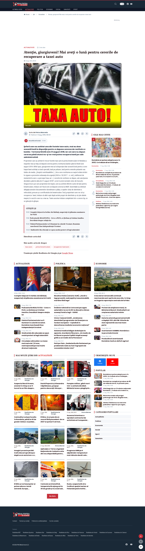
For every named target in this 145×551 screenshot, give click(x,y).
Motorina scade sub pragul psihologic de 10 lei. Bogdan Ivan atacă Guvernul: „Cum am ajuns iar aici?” (108, 196)
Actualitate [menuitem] (29, 9)
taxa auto (28, 247)
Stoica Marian (86, 412)
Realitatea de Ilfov (64, 532)
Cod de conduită (53, 521)
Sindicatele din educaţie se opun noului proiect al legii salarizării (55, 230)
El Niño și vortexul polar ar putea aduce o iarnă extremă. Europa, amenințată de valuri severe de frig (26, 489)
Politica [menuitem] (40, 9)
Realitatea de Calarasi (120, 532)
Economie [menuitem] (49, 9)
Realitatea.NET (17, 532)
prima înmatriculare (43, 247)
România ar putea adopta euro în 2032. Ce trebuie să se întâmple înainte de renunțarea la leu (106, 162)
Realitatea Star (40, 532)
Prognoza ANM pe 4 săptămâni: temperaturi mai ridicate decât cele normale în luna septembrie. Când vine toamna (79, 455)
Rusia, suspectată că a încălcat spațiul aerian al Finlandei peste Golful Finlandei (77, 487)
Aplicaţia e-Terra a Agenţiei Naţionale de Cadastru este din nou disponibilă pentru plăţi (52, 452)
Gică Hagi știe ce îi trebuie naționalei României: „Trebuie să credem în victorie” (108, 185)
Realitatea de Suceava (106, 532)
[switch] (122, 4)
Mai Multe (52, 496)
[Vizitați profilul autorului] (26, 134)
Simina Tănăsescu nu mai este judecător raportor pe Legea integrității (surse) (107, 206)
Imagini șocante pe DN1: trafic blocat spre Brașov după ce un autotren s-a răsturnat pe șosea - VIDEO (25, 454)
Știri (34, 14)
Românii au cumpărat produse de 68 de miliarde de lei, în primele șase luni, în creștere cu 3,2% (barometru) (108, 176)
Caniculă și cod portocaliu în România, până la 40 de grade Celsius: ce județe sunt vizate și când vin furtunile (25, 422)
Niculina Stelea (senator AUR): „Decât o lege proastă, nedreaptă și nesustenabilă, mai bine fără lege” (71, 298)
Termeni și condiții (24, 521)
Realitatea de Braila (34, 535)
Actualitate (42, 14)
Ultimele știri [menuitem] (17, 9)
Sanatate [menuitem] (67, 9)
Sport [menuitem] (75, 9)
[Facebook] (128, 4)
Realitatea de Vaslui (91, 532)
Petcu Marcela (42, 132)
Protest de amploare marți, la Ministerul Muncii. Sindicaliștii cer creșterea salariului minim (116, 310)
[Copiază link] (74, 133)
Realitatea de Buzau (47, 535)
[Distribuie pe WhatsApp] (82, 133)
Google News (67, 253)
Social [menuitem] (58, 9)
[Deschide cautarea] (115, 4)
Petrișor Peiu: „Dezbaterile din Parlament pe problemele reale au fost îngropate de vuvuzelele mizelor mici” (72, 345)
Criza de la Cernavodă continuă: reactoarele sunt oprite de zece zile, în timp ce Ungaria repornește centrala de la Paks (112, 298)
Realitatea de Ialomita (87, 535)
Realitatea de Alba (60, 535)
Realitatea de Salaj (51, 532)
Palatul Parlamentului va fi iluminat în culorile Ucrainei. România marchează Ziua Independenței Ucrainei (55, 225)
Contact (15, 521)
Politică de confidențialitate (39, 521)
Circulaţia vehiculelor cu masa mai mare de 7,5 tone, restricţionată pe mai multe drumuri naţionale (34, 344)
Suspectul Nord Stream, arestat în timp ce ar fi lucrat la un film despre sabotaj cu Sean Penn (24, 387)
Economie (95, 166)
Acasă (27, 14)
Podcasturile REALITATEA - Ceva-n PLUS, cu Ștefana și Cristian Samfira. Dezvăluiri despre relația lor (57, 219)
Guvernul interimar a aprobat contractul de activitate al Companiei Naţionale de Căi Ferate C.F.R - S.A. (77, 420)
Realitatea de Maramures (19, 535)
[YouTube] (131, 4)
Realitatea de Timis (73, 535)
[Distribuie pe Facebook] (78, 133)
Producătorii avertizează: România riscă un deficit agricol (115, 340)
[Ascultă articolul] (141, 536)
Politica (98, 201)
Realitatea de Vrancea (78, 532)
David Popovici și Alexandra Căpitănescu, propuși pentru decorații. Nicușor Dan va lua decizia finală (52, 387)
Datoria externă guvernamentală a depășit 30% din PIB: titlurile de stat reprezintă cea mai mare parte (116, 321)
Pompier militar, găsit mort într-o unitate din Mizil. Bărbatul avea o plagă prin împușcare (78, 387)
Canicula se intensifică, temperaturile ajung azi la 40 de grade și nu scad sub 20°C (52, 487)
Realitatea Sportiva (28, 532)
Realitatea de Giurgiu (29, 379)
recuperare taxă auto (61, 247)
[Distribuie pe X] (87, 133)
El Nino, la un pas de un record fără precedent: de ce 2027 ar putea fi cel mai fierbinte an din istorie (52, 420)
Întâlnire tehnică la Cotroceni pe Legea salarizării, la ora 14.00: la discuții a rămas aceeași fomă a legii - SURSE (71, 310)
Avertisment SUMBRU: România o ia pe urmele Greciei (115, 332)
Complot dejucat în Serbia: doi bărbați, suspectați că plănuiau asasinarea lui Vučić (57, 213)
